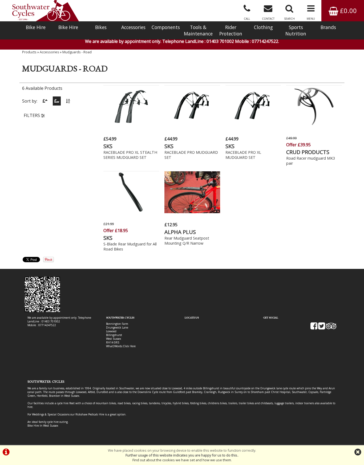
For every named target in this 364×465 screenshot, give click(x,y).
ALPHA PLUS (180, 232)
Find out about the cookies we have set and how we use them (181, 460)
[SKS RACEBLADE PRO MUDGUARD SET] (192, 126)
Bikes (101, 27)
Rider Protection (230, 30)
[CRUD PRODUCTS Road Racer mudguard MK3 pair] (314, 126)
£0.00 (347, 10)
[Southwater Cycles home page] (45, 10)
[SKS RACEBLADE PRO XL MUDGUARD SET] (253, 126)
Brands (328, 27)
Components (166, 27)
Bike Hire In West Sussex (42, 425)
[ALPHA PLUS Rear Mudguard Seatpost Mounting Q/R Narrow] (192, 212)
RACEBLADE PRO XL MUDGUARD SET (243, 155)
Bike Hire (36, 27)
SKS (107, 146)
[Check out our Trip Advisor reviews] (331, 328)
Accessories (133, 27)
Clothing (263, 27)
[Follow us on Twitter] (321, 328)
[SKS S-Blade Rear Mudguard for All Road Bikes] (131, 212)
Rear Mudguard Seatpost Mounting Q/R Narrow (186, 241)
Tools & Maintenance (198, 30)
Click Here (129, 346)
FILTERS (32, 115)
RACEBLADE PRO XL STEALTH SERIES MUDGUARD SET (130, 155)
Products (29, 52)
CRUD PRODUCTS (307, 152)
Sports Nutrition (295, 30)
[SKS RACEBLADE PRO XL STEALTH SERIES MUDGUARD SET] (131, 126)
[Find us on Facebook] (313, 328)
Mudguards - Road (77, 52)
